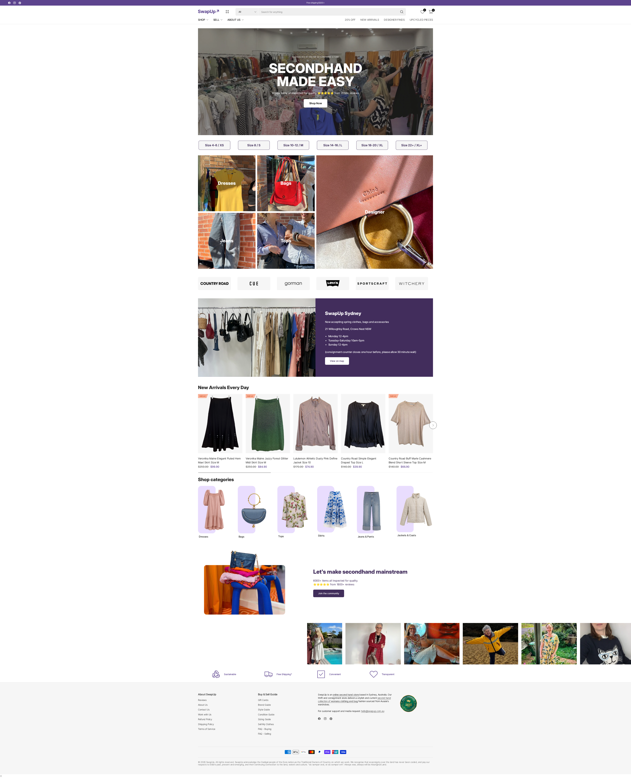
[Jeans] (227, 241)
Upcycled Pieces (421, 19)
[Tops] (286, 241)
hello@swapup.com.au (372, 711)
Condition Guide (266, 714)
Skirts (321, 535)
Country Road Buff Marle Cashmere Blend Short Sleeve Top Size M (410, 460)
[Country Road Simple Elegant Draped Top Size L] (363, 423)
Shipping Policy (206, 724)
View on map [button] (337, 360)
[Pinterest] (19, 2)
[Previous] (198, 425)
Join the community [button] (328, 593)
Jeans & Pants (366, 536)
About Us (202, 704)
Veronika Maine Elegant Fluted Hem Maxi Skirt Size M (219, 460)
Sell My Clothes (266, 724)
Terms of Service (206, 729)
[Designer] (374, 212)
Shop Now (315, 103)
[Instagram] (14, 2)
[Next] (433, 425)
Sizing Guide (264, 719)
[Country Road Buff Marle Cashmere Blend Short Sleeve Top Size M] (411, 423)
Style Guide (264, 709)
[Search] (402, 12)
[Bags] (286, 183)
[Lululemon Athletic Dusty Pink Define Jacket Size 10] (315, 423)
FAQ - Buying (264, 729)
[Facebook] (9, 2)
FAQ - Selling (264, 733)
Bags (241, 536)
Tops (281, 536)
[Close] (1, 776)
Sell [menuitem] (216, 19)
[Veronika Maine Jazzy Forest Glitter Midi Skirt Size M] (268, 423)
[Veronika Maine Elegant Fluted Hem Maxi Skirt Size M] (220, 423)
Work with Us (204, 714)
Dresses (203, 536)
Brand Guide (264, 704)
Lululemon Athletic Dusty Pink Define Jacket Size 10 (315, 460)
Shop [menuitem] (201, 19)
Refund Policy (205, 719)
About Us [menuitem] (233, 19)
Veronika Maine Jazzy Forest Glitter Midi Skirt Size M (267, 460)
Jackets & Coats (406, 535)
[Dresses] (227, 183)
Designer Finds (394, 19)
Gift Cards (263, 700)
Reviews (202, 700)
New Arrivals (369, 19)
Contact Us (204, 709)
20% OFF (350, 19)
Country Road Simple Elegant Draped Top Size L (358, 460)
